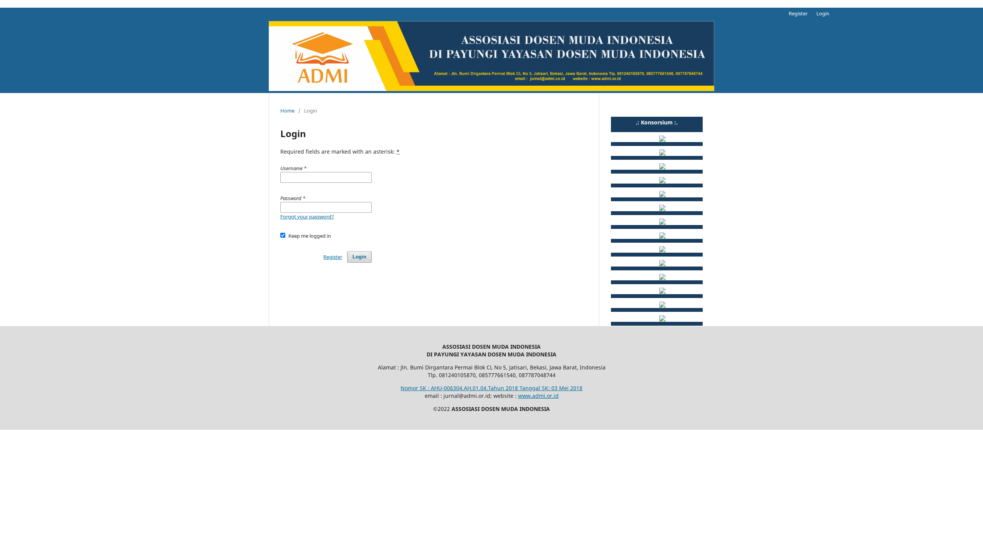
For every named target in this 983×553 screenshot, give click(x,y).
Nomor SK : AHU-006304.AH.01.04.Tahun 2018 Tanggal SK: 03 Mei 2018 (491, 388)
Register (798, 13)
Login (822, 13)
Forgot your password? (307, 216)
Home (287, 110)
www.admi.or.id (538, 395)
